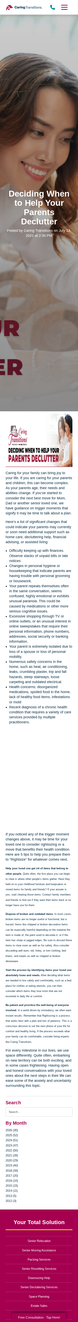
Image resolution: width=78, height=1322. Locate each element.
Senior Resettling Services (39, 1268)
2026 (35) (12, 1130)
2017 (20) (12, 1175)
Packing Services (39, 1259)
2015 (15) (12, 1185)
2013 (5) (11, 1196)
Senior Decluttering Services (39, 1287)
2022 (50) (12, 1150)
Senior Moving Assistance (39, 1250)
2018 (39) (12, 1170)
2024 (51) (12, 1140)
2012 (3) (11, 1201)
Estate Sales (39, 1305)
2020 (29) (12, 1160)
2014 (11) (12, 1190)
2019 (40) (12, 1165)
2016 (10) (12, 1180)
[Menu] (64, 7)
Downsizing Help (39, 1278)
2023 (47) (12, 1145)
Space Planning (39, 1296)
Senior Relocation (39, 1241)
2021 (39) (12, 1155)
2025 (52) (12, 1135)
